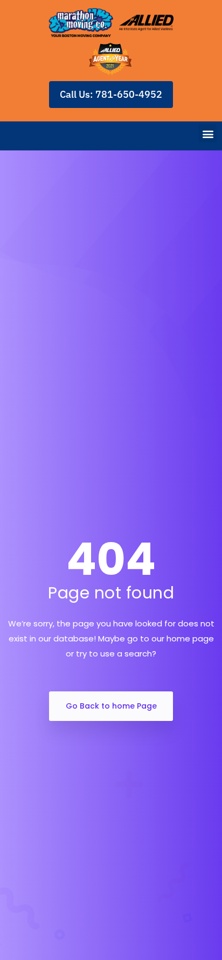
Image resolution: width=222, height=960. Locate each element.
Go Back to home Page (111, 706)
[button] (208, 133)
